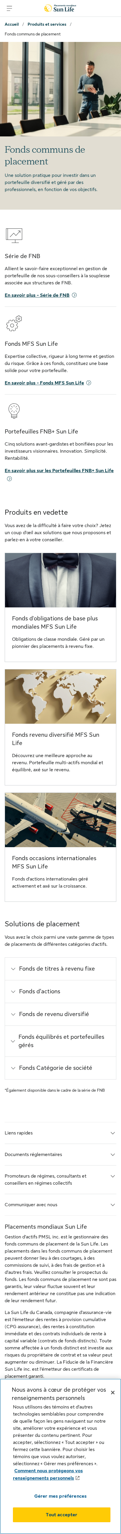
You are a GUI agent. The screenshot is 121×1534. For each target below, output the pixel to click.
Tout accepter (61, 1514)
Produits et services (47, 24)
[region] (60, 1456)
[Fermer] (112, 1392)
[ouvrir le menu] (9, 8)
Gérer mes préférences (60, 1496)
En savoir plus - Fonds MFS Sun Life (44, 383)
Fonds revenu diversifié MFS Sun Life (55, 738)
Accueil (12, 24)
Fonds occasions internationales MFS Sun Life (54, 862)
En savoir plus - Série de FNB (37, 295)
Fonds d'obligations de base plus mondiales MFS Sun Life (55, 622)
